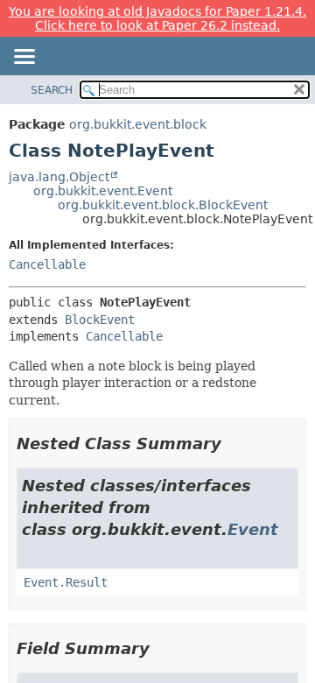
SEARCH (52, 90)
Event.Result (66, 582)
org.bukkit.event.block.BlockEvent (163, 205)
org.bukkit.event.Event (102, 191)
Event (253, 529)
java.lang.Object (59, 177)
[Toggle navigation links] (23, 58)
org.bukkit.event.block (137, 124)
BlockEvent (100, 320)
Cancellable (47, 264)
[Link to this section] (234, 443)
